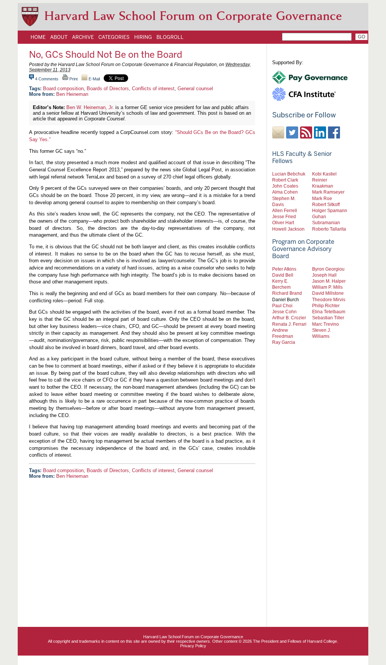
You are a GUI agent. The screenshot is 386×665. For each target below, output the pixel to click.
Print (73, 79)
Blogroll (170, 37)
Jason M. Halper (329, 281)
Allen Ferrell (284, 210)
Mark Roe (322, 198)
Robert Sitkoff (326, 204)
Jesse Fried (284, 216)
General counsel (195, 88)
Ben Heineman (72, 94)
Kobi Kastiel (324, 173)
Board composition (63, 88)
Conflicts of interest (153, 88)
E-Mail (93, 79)
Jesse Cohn (284, 311)
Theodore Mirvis (328, 299)
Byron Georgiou (328, 268)
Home (38, 37)
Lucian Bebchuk (288, 173)
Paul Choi (282, 305)
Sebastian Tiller (328, 317)
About (58, 37)
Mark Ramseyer (328, 191)
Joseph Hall (324, 274)
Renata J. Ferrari (289, 324)
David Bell (282, 274)
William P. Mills (327, 287)
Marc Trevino (325, 324)
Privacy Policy (193, 645)
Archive (83, 37)
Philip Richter (326, 305)
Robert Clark (285, 179)
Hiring (143, 37)
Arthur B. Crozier (289, 317)
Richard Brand (287, 293)
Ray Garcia (283, 342)
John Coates (285, 185)
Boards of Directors (108, 88)
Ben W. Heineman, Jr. (90, 107)
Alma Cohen (285, 191)
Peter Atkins (284, 268)
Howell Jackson (288, 228)
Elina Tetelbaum (328, 311)
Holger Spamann (329, 210)
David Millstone (328, 293)
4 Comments (46, 79)
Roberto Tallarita (329, 228)
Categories (114, 37)
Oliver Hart (283, 222)
